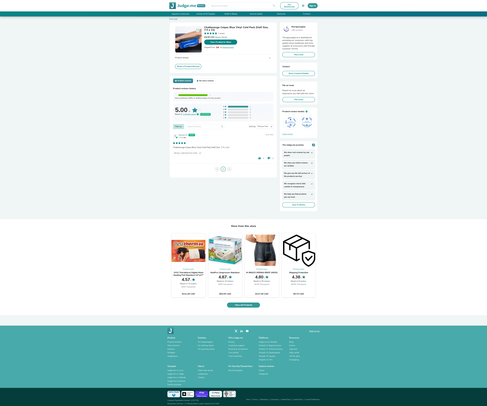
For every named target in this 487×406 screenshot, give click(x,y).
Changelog (294, 359)
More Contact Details (299, 73)
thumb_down (268, 158)
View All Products (243, 305)
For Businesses (289, 5)
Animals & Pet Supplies (205, 14)
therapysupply (228, 47)
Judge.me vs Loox (175, 370)
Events (292, 345)
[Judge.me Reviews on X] (236, 331)
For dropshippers (205, 342)
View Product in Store (220, 42)
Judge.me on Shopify (268, 342)
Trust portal (233, 352)
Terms (248, 399)
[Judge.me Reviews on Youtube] (247, 331)
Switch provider (174, 384)
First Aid (173, 19)
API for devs (294, 356)
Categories (263, 374)
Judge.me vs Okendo (176, 377)
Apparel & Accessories (180, 14)
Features (171, 349)
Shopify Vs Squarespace (269, 352)
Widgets (171, 352)
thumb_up (259, 158)
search (274, 5)
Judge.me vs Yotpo (175, 374)
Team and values (205, 370)
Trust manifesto (235, 356)
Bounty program (235, 370)
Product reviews (174, 342)
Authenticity (264, 399)
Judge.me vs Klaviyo (176, 381)
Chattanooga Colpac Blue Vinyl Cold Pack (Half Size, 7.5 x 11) (236, 28)
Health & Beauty (230, 14)
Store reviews (173, 345)
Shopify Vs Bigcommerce (270, 345)
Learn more (287, 134)
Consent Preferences (312, 399)
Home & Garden (256, 14)
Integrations (172, 356)
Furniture (306, 14)
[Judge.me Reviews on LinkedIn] (241, 331)
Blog (291, 342)
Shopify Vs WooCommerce (271, 349)
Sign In (312, 5)
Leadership (203, 374)
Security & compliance (238, 349)
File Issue (298, 99)
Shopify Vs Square (267, 356)
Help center (294, 352)
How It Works (298, 204)
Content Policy (286, 399)
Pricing (231, 342)
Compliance (274, 399)
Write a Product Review (188, 66)
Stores (261, 370)
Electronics (281, 14)
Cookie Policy (298, 399)
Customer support (236, 345)
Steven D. (183, 134)
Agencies (293, 349)
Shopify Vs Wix (266, 359)
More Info (298, 54)
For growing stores (206, 349)
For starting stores (206, 345)
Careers (201, 377)
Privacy (255, 399)
